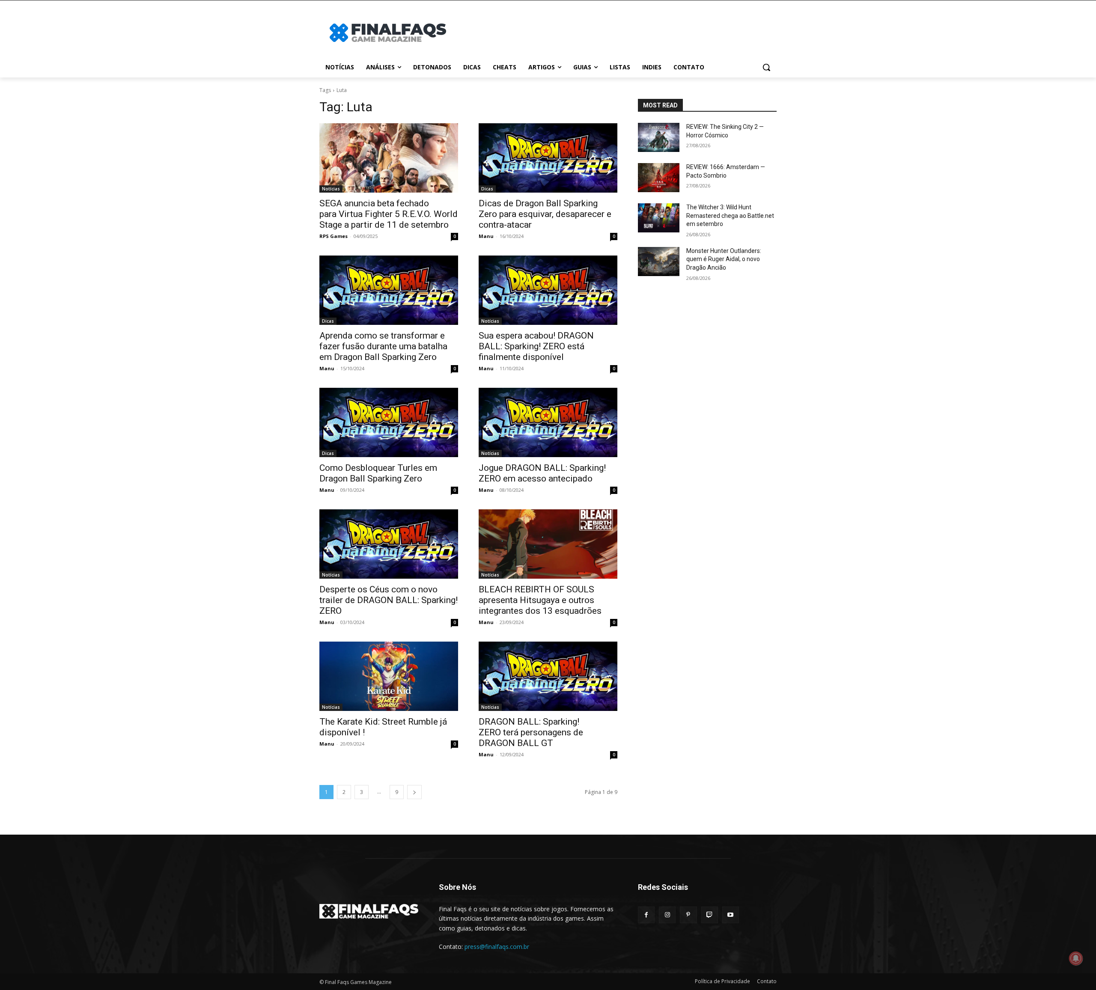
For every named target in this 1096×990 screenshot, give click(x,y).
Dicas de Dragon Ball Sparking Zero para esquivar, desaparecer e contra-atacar (545, 214)
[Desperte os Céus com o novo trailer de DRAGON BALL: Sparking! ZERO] (388, 544)
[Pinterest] (688, 915)
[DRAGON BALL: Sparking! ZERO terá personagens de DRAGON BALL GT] (548, 676)
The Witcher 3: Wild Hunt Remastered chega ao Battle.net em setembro (730, 215)
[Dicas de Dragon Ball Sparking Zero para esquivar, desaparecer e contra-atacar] (548, 158)
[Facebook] (646, 915)
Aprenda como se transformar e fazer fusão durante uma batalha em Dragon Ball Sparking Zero (383, 346)
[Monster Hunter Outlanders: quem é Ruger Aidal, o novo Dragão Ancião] (658, 261)
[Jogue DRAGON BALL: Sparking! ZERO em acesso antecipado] (548, 422)
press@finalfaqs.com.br (497, 946)
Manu (486, 236)
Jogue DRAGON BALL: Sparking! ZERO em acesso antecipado (542, 473)
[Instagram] (667, 915)
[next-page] (414, 792)
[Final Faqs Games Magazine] (387, 33)
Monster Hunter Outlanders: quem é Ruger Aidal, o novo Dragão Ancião (723, 259)
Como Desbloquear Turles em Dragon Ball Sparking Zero (378, 473)
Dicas (487, 189)
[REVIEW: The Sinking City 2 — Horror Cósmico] (658, 137)
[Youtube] (730, 915)
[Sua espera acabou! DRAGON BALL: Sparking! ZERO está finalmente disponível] (548, 290)
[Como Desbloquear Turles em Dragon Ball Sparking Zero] (388, 422)
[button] (766, 67)
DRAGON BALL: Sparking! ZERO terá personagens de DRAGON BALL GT (531, 732)
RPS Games (333, 236)
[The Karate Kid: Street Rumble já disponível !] (388, 676)
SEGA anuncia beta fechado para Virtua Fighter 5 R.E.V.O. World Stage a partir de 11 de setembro (388, 214)
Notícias (331, 189)
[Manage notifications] (1076, 958)
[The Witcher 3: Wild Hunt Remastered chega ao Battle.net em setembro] (658, 217)
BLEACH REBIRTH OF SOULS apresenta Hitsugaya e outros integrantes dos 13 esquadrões (540, 600)
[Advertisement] (616, 31)
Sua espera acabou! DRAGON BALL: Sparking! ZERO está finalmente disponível (536, 346)
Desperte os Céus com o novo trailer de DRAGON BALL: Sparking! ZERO (388, 600)
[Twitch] (709, 915)
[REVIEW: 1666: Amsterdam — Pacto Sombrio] (658, 177)
